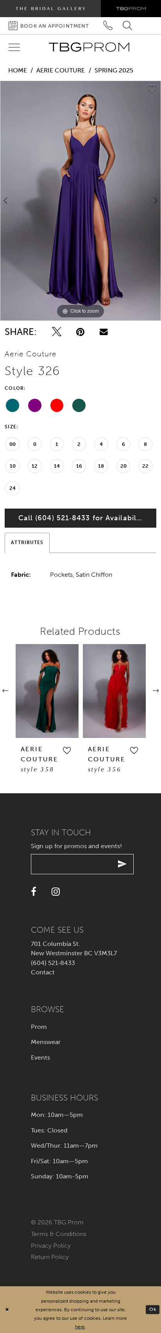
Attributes (27, 542)
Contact (43, 972)
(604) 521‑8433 (53, 963)
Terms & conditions (58, 1234)
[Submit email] (122, 864)
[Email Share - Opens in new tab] (104, 332)
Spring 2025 (114, 70)
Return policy (50, 1257)
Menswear (46, 1042)
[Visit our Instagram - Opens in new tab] (56, 891)
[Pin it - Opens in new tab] (80, 332)
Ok (152, 1309)
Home (17, 70)
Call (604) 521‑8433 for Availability (81, 518)
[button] (66, 750)
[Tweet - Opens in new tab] (56, 332)
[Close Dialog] (7, 1310)
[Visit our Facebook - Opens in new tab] (33, 891)
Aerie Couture (60, 70)
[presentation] (47, 691)
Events (40, 1057)
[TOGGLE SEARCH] (127, 25)
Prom (39, 1026)
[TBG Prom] (88, 47)
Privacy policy (51, 1245)
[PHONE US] (108, 25)
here (80, 1326)
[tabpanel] (80, 200)
